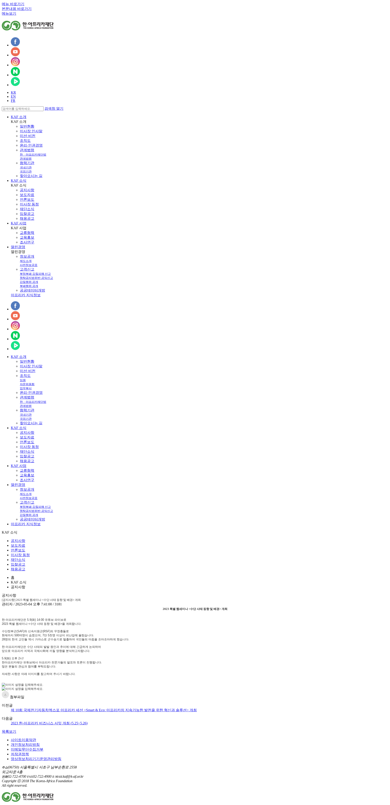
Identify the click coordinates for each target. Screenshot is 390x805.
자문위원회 (27, 384)
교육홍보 (27, 237)
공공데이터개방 (32, 290)
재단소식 (27, 209)
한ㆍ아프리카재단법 (33, 154)
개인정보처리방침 (25, 745)
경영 (18, 485)
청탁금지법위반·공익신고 (36, 278)
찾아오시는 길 (31, 176)
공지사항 (27, 190)
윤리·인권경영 (31, 145)
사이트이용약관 (23, 740)
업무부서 (26, 388)
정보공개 (27, 256)
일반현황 (27, 126)
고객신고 (27, 269)
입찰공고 (27, 214)
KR (13, 92)
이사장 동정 (29, 204)
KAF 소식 (18, 180)
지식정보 (26, 524)
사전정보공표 (28, 265)
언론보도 (27, 199)
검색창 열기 (53, 108)
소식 (18, 428)
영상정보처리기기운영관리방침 (36, 759)
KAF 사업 (18, 223)
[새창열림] (15, 45)
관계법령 (27, 150)
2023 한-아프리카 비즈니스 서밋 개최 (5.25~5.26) (49, 723)
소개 (18, 357)
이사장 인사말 (31, 131)
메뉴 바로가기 (13, 4)
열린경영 (18, 247)
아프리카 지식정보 (26, 295)
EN (13, 96)
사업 (18, 466)
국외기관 (26, 171)
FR (13, 101)
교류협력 (27, 233)
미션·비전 (27, 136)
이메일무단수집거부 (27, 749)
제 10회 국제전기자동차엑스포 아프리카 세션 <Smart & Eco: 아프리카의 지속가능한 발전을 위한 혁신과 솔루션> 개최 (104, 710)
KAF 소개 (18, 117)
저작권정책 (20, 754)
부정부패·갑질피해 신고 (35, 273)
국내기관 (26, 167)
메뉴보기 (9, 13)
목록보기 (9, 731)
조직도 (25, 140)
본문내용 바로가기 (17, 9)
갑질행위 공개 (29, 282)
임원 (23, 380)
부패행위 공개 (29, 286)
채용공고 (27, 218)
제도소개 (26, 261)
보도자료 (27, 195)
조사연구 (27, 242)
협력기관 (27, 163)
